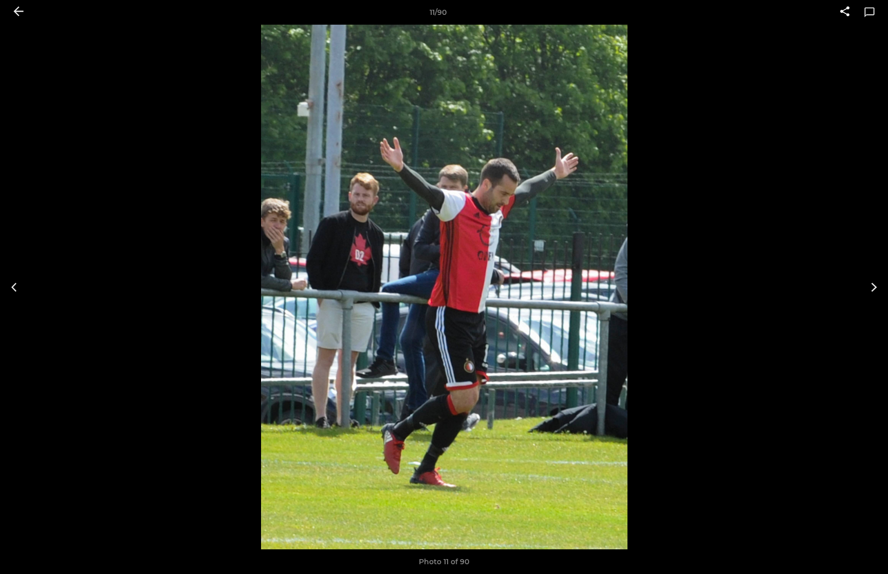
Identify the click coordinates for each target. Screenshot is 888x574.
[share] (845, 12)
